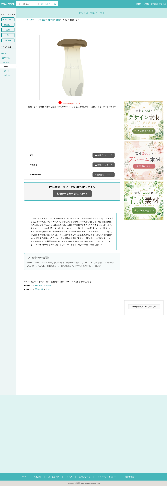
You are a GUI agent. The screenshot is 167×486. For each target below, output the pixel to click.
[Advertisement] (72, 27)
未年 (8, 30)
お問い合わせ (84, 477)
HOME (138, 4)
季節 (37, 289)
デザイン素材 (7, 19)
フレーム (8, 41)
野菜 (6, 66)
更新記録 (162, 4)
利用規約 (37, 477)
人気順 (146, 4)
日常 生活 (6, 58)
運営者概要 (128, 477)
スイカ (7, 71)
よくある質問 (53, 477)
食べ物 (6, 62)
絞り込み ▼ (46, 4)
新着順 (154, 4)
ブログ (69, 477)
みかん (7, 75)
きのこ (48, 289)
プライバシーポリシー (107, 477)
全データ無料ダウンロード (73, 193)
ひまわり (8, 25)
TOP (30, 20)
